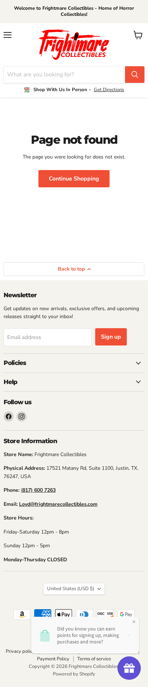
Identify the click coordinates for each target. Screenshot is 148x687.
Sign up (111, 337)
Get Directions (109, 89)
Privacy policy (20, 651)
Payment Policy (53, 659)
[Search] (134, 74)
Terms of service (94, 659)
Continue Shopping (74, 179)
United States (70, 588)
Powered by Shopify (74, 674)
